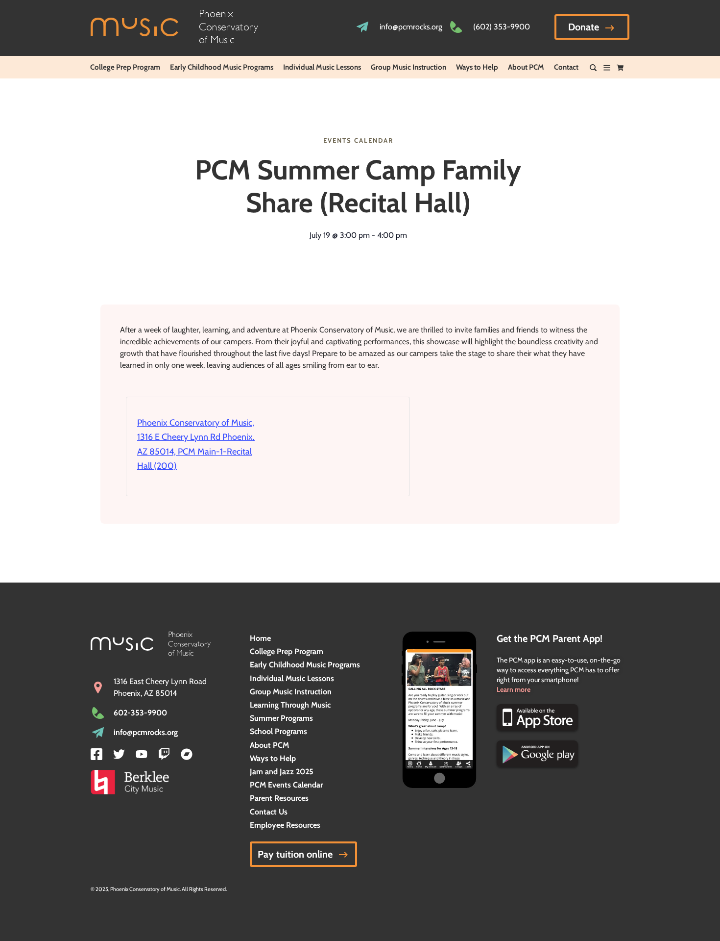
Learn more (513, 689)
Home (260, 638)
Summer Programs (281, 718)
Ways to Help (477, 67)
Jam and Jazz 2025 (281, 771)
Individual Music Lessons (322, 67)
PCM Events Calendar (286, 784)
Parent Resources (279, 798)
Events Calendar (358, 140)
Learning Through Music (290, 705)
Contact (566, 67)
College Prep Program (125, 67)
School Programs (278, 731)
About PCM (526, 67)
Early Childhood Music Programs (221, 67)
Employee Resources (285, 825)
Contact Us (269, 811)
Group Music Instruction (408, 67)
